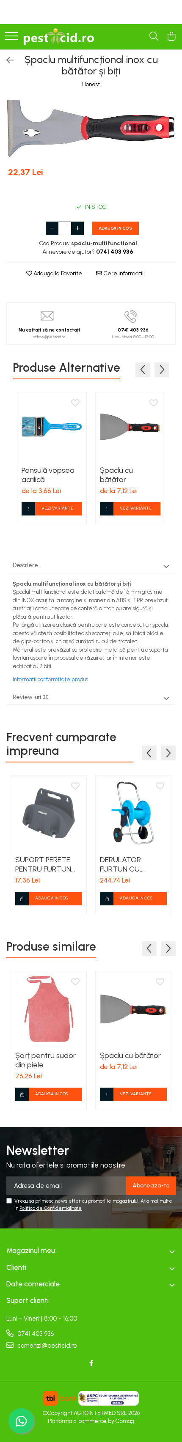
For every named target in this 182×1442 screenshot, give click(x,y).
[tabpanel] (91, 128)
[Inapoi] (6, 60)
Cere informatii (122, 273)
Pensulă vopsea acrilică (48, 475)
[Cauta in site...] (153, 37)
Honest (91, 84)
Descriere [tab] (25, 565)
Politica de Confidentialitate (50, 1208)
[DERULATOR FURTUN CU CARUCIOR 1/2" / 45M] (133, 813)
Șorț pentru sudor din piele (45, 1060)
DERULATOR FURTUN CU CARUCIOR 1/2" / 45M (127, 864)
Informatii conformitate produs (50, 679)
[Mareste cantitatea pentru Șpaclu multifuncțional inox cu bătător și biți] (77, 228)
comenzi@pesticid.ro (46, 1345)
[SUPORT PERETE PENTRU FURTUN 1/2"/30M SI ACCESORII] (48, 813)
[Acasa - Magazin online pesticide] (58, 36)
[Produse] (11, 36)
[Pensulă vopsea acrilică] (52, 427)
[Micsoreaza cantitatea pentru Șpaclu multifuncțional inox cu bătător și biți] (52, 228)
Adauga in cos (115, 228)
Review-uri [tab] (31, 697)
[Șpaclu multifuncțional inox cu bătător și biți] (91, 128)
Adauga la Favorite (57, 273)
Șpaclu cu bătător (116, 475)
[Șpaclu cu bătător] (130, 427)
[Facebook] (91, 1363)
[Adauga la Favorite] (75, 403)
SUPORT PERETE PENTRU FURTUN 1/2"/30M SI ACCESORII (43, 864)
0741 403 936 (35, 1334)
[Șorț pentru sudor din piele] (48, 1009)
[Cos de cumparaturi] (171, 37)
